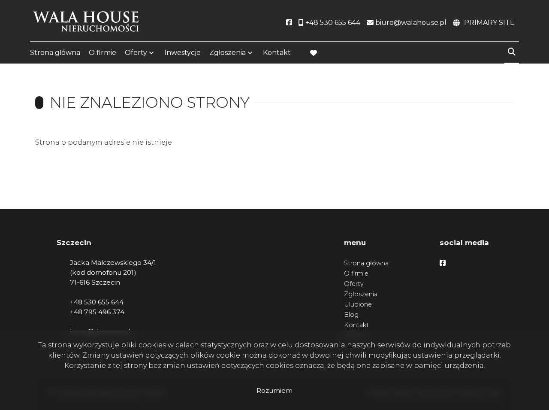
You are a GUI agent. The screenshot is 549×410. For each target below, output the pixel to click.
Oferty (136, 53)
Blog (351, 315)
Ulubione (358, 304)
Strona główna (55, 53)
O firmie (102, 53)
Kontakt (277, 53)
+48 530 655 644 (97, 302)
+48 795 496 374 (97, 312)
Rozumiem (274, 390)
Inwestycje (182, 53)
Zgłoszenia (360, 294)
